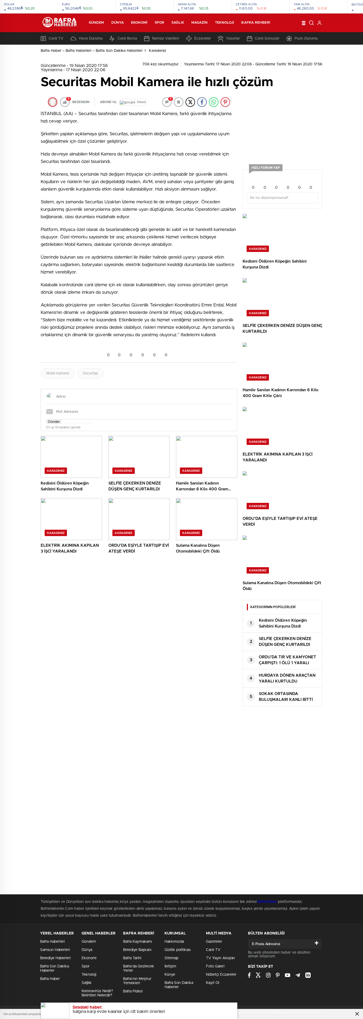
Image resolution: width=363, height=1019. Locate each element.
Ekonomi (139, 22)
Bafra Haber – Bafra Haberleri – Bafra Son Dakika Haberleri (91, 51)
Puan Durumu (306, 38)
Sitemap (171, 958)
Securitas (90, 373)
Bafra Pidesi (133, 991)
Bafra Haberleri (52, 942)
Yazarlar (233, 38)
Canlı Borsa (127, 38)
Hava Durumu (91, 38)
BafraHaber (267, 902)
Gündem (96, 22)
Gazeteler (214, 942)
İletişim (170, 966)
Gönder (54, 422)
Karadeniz (157, 51)
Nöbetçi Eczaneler (221, 974)
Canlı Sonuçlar (267, 38)
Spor (159, 22)
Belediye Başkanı (137, 950)
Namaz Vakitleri (165, 38)
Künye (169, 974)
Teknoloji (224, 22)
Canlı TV (56, 38)
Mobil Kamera (57, 373)
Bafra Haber (50, 979)
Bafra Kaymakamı (137, 942)
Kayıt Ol (212, 983)
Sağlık (177, 22)
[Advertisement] (282, 125)
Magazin (199, 22)
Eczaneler (202, 38)
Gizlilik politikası (177, 950)
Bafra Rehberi (255, 22)
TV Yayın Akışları (220, 958)
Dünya (117, 22)
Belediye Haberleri (55, 958)
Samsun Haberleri (55, 950)
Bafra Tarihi (132, 958)
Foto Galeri (215, 966)
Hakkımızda (174, 942)
